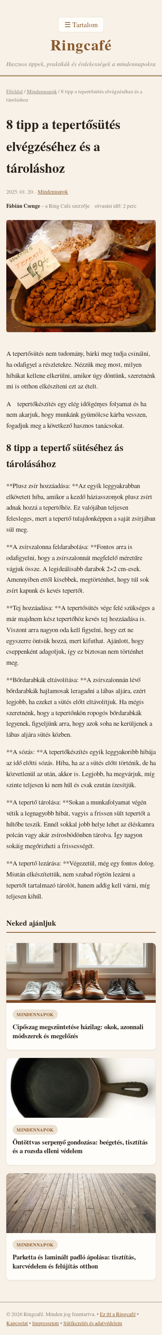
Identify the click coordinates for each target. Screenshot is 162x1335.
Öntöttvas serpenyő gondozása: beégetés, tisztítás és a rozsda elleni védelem (80, 1146)
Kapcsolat (17, 1323)
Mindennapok (42, 91)
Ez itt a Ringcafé (118, 1314)
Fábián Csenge (23, 206)
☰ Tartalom (81, 24)
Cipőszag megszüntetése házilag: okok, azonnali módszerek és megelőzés (78, 1031)
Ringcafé (81, 44)
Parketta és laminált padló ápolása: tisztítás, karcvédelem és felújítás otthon (74, 1261)
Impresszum (45, 1323)
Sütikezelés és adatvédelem (92, 1323)
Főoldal (14, 91)
